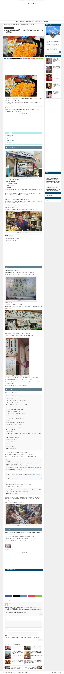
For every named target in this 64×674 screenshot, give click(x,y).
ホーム (17, 21)
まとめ (9, 142)
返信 (40, 614)
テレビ (6, 644)
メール (6, 633)
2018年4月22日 (19, 469)
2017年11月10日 (18, 493)
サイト (6, 635)
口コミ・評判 (10, 140)
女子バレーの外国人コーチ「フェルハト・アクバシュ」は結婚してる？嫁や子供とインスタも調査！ (56, 77)
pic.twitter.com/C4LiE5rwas (36, 467)
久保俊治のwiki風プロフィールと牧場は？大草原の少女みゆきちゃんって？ (56, 67)
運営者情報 (46, 21)
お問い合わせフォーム (29, 21)
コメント (6, 619)
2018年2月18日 (18, 478)
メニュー (9, 138)
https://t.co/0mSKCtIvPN (30, 474)
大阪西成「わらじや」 (22, 300)
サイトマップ (22, 21)
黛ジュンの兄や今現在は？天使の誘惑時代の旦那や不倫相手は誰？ (56, 92)
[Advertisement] (32, 13)
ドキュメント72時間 (12, 644)
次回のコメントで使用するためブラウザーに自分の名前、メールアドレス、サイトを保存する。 (23, 637)
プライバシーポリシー (38, 21)
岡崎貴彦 (10, 603)
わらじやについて (11, 135)
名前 (6, 628)
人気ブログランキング (9, 549)
